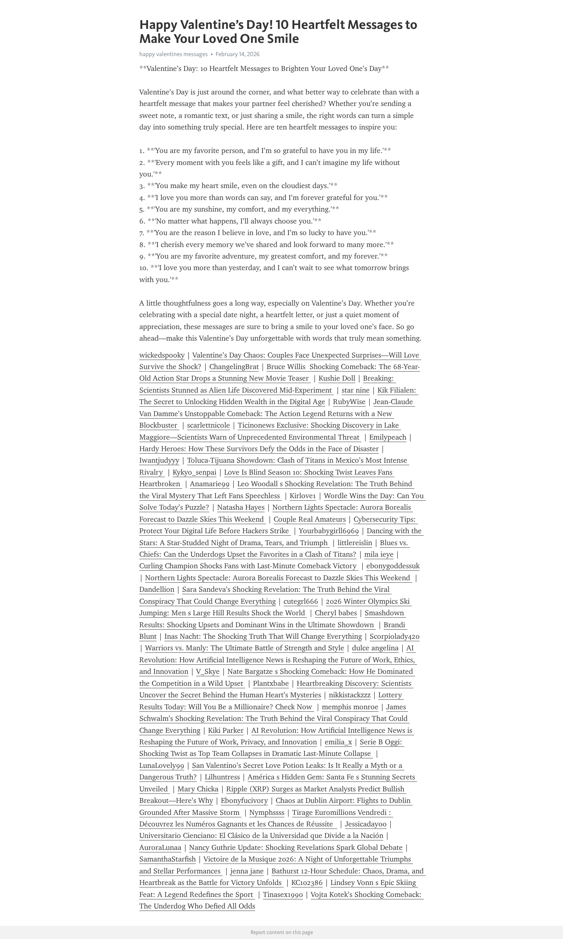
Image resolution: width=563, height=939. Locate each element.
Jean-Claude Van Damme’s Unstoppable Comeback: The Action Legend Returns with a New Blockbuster (277, 413)
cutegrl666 (301, 601)
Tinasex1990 (283, 894)
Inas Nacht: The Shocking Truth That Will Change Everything (263, 636)
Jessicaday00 (366, 823)
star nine (356, 390)
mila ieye (379, 554)
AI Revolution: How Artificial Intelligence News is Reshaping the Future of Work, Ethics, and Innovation (278, 659)
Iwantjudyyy (159, 460)
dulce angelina (375, 647)
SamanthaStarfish (167, 859)
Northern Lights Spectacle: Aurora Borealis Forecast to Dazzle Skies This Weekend (278, 577)
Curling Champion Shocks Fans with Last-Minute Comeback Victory (249, 565)
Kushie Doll (337, 378)
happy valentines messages (173, 54)
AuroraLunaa (160, 847)
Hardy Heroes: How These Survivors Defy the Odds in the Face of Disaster (259, 448)
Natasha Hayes (241, 507)
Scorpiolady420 (395, 636)
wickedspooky (162, 355)
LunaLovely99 (161, 765)
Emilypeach (387, 437)
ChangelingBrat (234, 366)
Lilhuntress (222, 776)
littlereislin (355, 542)
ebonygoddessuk (393, 565)
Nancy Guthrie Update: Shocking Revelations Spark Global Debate (296, 847)
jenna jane (247, 870)
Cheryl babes (336, 612)
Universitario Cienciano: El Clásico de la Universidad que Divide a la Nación (261, 835)
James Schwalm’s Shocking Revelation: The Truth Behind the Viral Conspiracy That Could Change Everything (274, 718)
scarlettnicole (208, 425)
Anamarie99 (210, 483)
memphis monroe (350, 706)
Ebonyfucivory (244, 800)
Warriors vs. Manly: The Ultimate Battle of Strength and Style (244, 647)
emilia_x (338, 741)
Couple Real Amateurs (310, 519)
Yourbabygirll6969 (329, 530)
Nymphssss (266, 812)
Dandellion (156, 589)
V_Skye (208, 671)
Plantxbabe (271, 683)
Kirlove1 (303, 495)
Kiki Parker (226, 730)
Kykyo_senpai (194, 472)
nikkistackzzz (350, 694)
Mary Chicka (198, 788)
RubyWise (349, 401)
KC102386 (307, 882)
